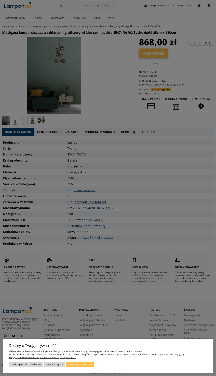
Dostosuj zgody (54, 364)
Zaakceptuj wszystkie (80, 364)
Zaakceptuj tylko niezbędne (26, 364)
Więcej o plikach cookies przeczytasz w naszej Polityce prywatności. (42, 357)
